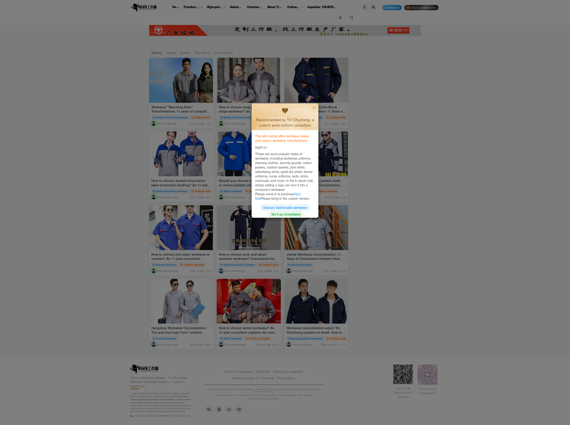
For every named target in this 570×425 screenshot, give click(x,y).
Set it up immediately (286, 214)
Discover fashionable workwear (285, 207)
